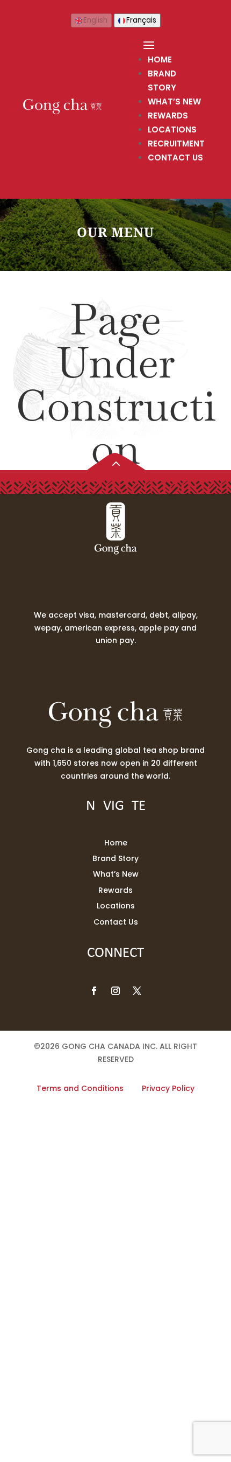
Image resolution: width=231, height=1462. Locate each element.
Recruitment (176, 143)
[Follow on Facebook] (94, 990)
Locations (172, 129)
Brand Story (115, 858)
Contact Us (175, 157)
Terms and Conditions (80, 1088)
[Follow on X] (137, 990)
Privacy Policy (168, 1088)
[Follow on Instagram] (115, 990)
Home (160, 59)
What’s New (174, 101)
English (95, 20)
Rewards (168, 115)
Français (141, 20)
